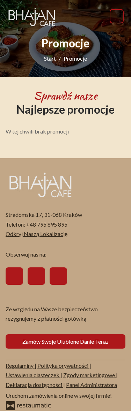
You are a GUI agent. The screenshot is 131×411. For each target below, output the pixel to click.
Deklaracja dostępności (34, 384)
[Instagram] (58, 276)
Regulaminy (20, 365)
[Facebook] (14, 276)
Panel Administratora (91, 384)
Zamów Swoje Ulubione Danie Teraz (65, 341)
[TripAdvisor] (36, 276)
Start (50, 58)
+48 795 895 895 (46, 224)
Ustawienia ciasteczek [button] (33, 375)
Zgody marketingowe (89, 375)
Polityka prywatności (63, 365)
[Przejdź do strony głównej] (32, 16)
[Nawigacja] (117, 16)
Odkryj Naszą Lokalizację (36, 233)
